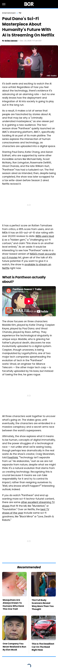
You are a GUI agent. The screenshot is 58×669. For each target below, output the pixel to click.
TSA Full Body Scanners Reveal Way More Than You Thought (43, 605)
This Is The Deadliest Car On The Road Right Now (43, 646)
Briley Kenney (11, 41)
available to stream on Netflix (26, 266)
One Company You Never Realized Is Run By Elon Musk (14, 646)
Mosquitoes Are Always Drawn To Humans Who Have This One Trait (13, 604)
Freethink (12, 458)
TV (20, 13)
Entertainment (9, 13)
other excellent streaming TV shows (28, 504)
